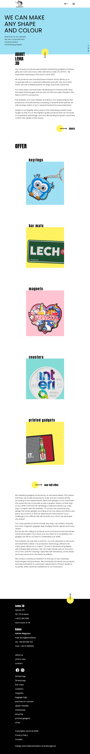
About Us (19, 655)
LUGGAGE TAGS (21, 697)
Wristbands (20, 710)
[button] (6, 31)
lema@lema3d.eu (28, 637)
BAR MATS (19, 684)
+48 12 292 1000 (22, 618)
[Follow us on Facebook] (17, 670)
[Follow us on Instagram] (22, 670)
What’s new (20, 659)
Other (17, 722)
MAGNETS (19, 693)
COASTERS (19, 689)
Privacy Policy (21, 735)
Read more (48, 204)
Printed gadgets (22, 718)
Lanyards (19, 714)
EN (65, 4)
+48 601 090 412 (25, 642)
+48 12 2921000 (27, 646)
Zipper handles (22, 705)
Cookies (18, 739)
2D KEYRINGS (20, 676)
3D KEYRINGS (20, 680)
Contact (19, 663)
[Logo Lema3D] (19, 3)
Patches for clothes (24, 701)
